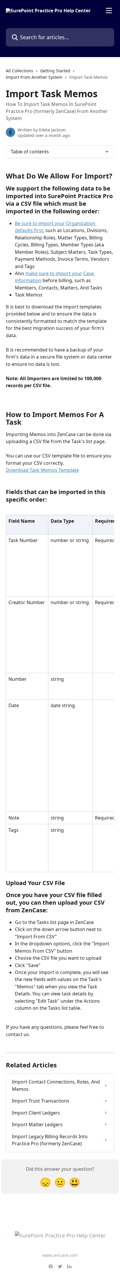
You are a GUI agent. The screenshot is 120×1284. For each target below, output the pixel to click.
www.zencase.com (60, 1255)
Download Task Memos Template (42, 470)
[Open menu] (109, 10)
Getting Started (55, 70)
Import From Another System (34, 77)
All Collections (19, 70)
